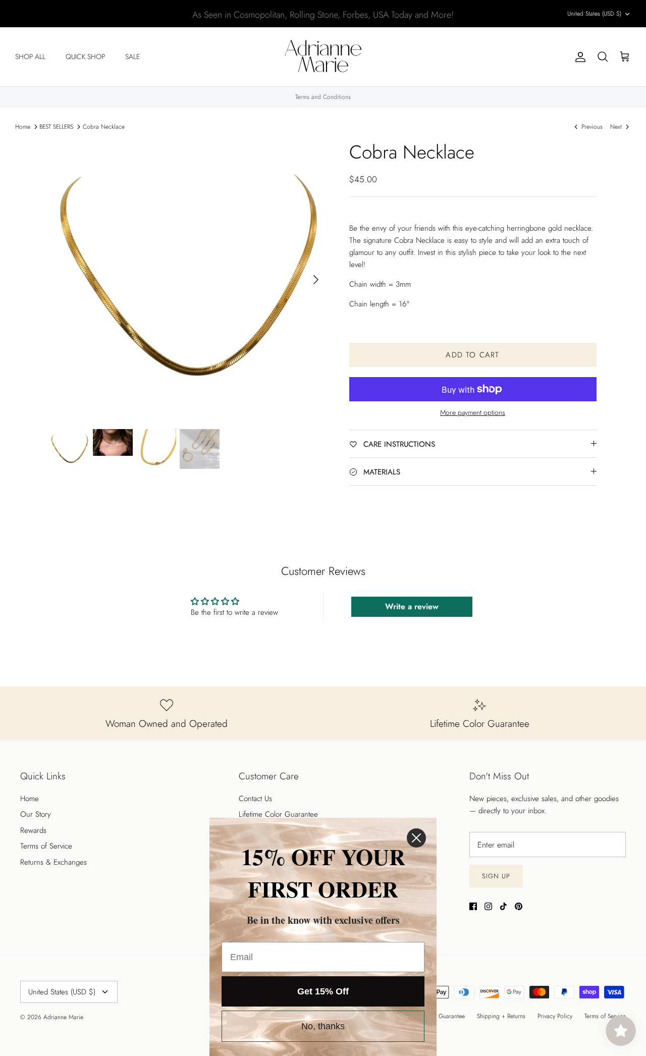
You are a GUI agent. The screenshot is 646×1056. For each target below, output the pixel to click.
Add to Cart (472, 354)
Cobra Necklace (104, 126)
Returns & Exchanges (53, 862)
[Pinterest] (518, 906)
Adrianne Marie (63, 1017)
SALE (132, 56)
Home (22, 126)
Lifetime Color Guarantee (278, 814)
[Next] (316, 280)
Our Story (35, 814)
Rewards (33, 830)
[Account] (578, 57)
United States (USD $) (594, 13)
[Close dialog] (416, 838)
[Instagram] (488, 906)
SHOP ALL (30, 56)
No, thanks (323, 1026)
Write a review (412, 606)
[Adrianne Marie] (323, 57)
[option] (188, 279)
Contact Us (255, 798)
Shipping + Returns (501, 1016)
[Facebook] (473, 906)
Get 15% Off (323, 991)
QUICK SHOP (85, 56)
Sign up (496, 876)
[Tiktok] (503, 906)
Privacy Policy (554, 1016)
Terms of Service (46, 846)
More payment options (472, 412)
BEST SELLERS (56, 126)
